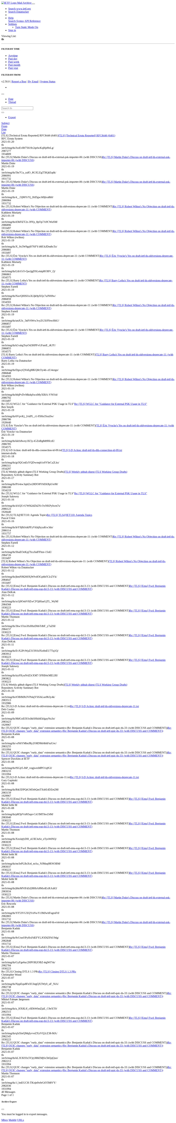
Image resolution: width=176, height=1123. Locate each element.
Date (10, 99)
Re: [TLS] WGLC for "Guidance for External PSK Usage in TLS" (110, 403)
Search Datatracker (18, 11)
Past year (13, 68)
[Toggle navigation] (33, 3)
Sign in (12, 30)
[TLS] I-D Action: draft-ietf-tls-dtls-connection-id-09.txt (92, 450)
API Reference (32, 21)
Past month (14, 64)
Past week (13, 61)
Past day (12, 58)
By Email (33, 81)
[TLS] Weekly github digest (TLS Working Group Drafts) (95, 471)
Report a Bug (19, 81)
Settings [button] (12, 24)
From (4, 126)
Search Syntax (16, 21)
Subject (5, 123)
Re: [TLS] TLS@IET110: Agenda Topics (69, 515)
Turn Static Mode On (26, 27)
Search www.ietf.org (19, 8)
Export (12, 117)
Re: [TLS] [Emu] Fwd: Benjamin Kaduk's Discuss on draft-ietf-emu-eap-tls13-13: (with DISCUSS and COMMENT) (83, 587)
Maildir (12, 1120)
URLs (20, 1120)
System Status (47, 81)
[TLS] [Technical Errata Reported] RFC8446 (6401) (86, 135)
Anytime (13, 55)
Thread (12, 102)
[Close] (2, 1109)
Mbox (4, 1120)
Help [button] (11, 17)
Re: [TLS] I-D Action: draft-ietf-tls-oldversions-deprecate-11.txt (104, 706)
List (3, 132)
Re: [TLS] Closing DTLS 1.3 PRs (57, 971)
